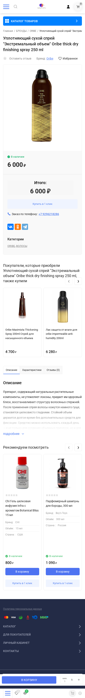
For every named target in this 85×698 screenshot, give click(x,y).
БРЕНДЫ (21, 31)
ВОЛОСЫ (21, 246)
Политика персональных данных (22, 608)
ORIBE (33, 31)
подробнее (11, 434)
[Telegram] (25, 227)
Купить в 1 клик (42, 203)
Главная (8, 31)
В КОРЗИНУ (29, 680)
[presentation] (68, 281)
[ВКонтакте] (10, 227)
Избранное (70, 58)
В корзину (22, 571)
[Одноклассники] (18, 227)
